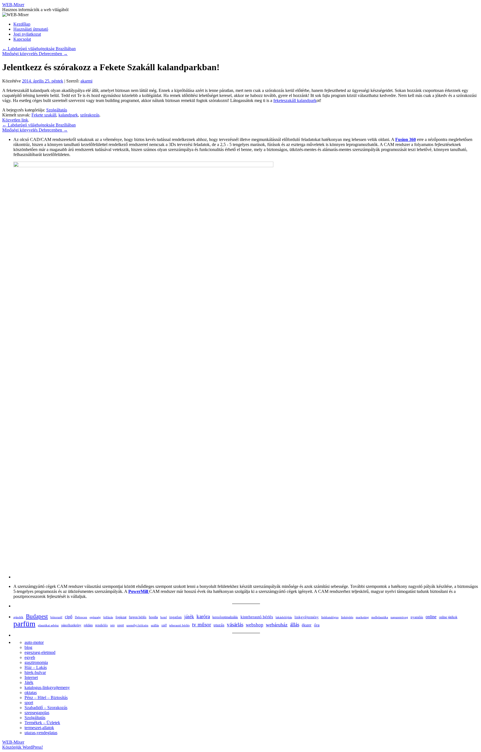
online (431, 616)
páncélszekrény (71, 625)
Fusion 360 (405, 139)
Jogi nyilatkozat (27, 34)
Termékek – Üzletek (42, 722)
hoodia (153, 617)
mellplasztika (379, 617)
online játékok (448, 617)
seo (112, 625)
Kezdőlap (21, 24)
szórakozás (89, 115)
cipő (68, 616)
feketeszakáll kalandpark (294, 100)
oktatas (30, 692)
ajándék (18, 617)
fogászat (121, 617)
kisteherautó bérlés (256, 617)
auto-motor (34, 642)
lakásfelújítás (284, 617)
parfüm (24, 624)
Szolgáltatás (56, 110)
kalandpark (68, 115)
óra (317, 625)
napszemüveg (399, 617)
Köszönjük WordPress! (22, 747)
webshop (254, 624)
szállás (155, 625)
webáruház (277, 624)
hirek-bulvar (35, 672)
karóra (203, 616)
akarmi (86, 81)
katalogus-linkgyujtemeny (47, 687)
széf (164, 625)
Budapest (37, 616)
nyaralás (417, 617)
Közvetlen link (15, 120)
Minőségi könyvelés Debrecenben (35, 53)
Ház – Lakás (35, 667)
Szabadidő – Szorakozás (45, 707)
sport (120, 625)
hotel (163, 617)
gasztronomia (36, 662)
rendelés (101, 625)
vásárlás (235, 624)
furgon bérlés (137, 617)
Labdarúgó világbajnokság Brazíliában (39, 48)
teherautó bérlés (179, 625)
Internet (31, 677)
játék (189, 616)
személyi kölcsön (137, 625)
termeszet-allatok (39, 727)
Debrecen (81, 617)
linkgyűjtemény (307, 617)
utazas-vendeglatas (40, 732)
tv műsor (201, 624)
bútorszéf (56, 617)
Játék (28, 682)
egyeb (29, 657)
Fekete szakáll (43, 115)
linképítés (347, 617)
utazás (218, 624)
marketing (362, 617)
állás (294, 624)
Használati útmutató (30, 29)
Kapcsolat (22, 39)
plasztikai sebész (48, 625)
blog (28, 647)
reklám (88, 625)
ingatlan (175, 617)
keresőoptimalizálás (225, 617)
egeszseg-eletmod (39, 652)
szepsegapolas (36, 712)
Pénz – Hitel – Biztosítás (46, 697)
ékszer (306, 625)
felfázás (108, 617)
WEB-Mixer (13, 4)
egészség (95, 617)
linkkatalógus (329, 617)
